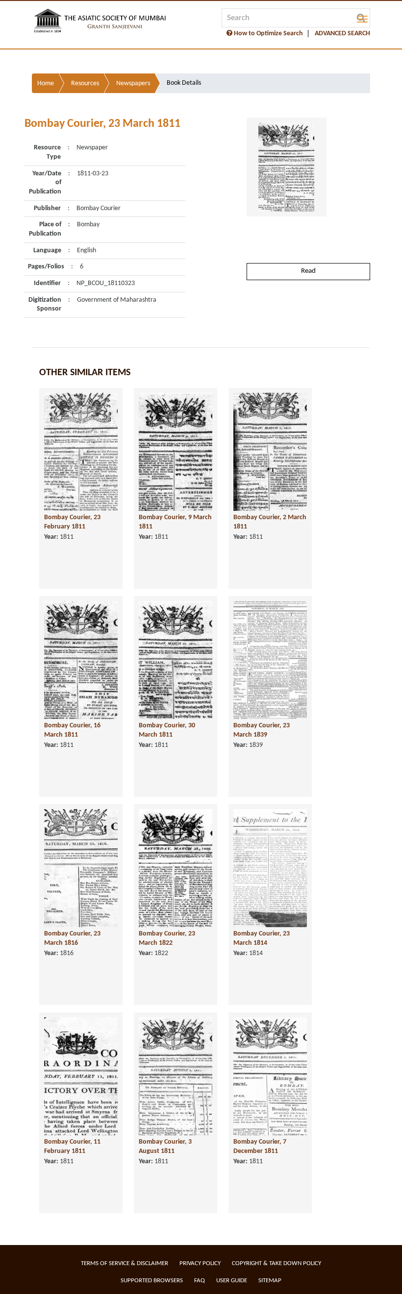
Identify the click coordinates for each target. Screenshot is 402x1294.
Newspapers (133, 83)
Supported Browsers (152, 1280)
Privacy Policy (200, 1263)
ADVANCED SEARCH (342, 33)
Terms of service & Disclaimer (124, 1263)
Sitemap (269, 1280)
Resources (85, 83)
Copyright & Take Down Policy (276, 1263)
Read (308, 271)
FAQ (199, 1280)
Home (45, 83)
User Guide (231, 1280)
